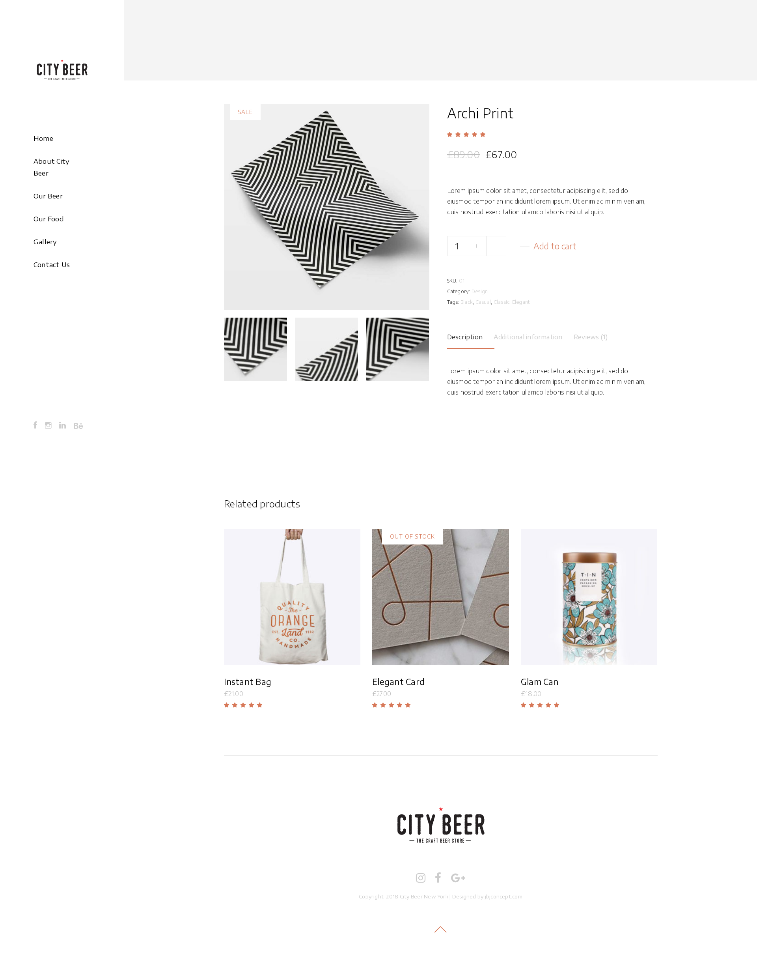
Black (467, 302)
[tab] (471, 336)
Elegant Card (398, 681)
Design (480, 291)
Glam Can (540, 681)
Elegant (521, 302)
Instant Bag (248, 681)
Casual (483, 302)
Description (465, 337)
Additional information (528, 337)
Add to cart (554, 246)
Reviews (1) (591, 337)
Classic (502, 302)
